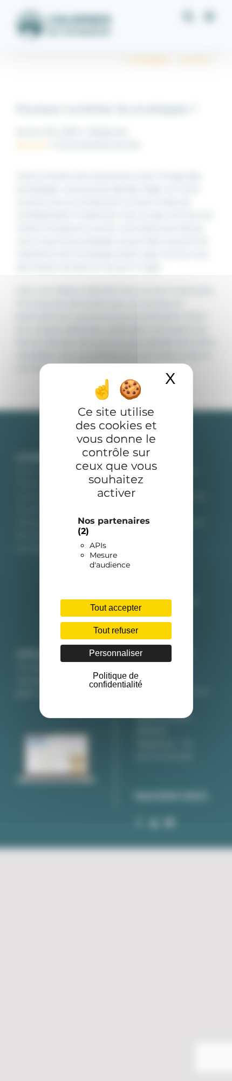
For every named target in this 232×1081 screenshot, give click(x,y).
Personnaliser (115, 653)
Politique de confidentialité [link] (115, 680)
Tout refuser (115, 630)
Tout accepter (115, 607)
